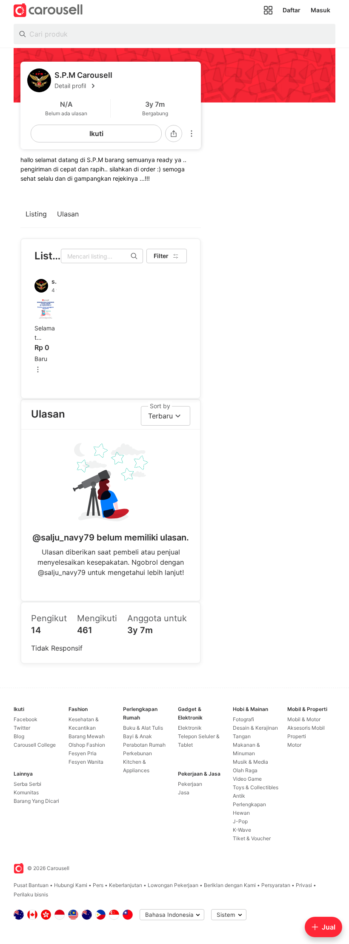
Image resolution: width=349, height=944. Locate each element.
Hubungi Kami (70, 885)
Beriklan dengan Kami (230, 885)
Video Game (247, 779)
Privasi (304, 885)
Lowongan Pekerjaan (173, 885)
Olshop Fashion (87, 745)
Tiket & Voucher (252, 838)
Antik (239, 796)
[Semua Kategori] (268, 10)
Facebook (25, 719)
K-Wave (242, 830)
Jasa (183, 792)
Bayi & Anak (137, 736)
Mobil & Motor (303, 719)
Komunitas (26, 792)
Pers (98, 885)
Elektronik (190, 728)
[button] (124, 86)
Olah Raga (245, 770)
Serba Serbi (27, 784)
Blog (19, 736)
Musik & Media (250, 762)
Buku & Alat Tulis (143, 728)
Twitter (22, 728)
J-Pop (240, 821)
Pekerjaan (190, 784)
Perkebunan (137, 753)
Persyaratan (275, 885)
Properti (296, 736)
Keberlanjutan (125, 885)
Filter (161, 255)
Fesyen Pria (83, 753)
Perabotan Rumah (144, 745)
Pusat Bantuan (31, 885)
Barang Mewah (87, 736)
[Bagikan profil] (173, 133)
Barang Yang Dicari (36, 801)
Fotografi (243, 719)
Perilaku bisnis (31, 894)
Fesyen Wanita (86, 762)
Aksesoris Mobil (306, 728)
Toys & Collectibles (255, 787)
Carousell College (35, 745)
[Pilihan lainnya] (191, 133)
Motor (294, 745)
